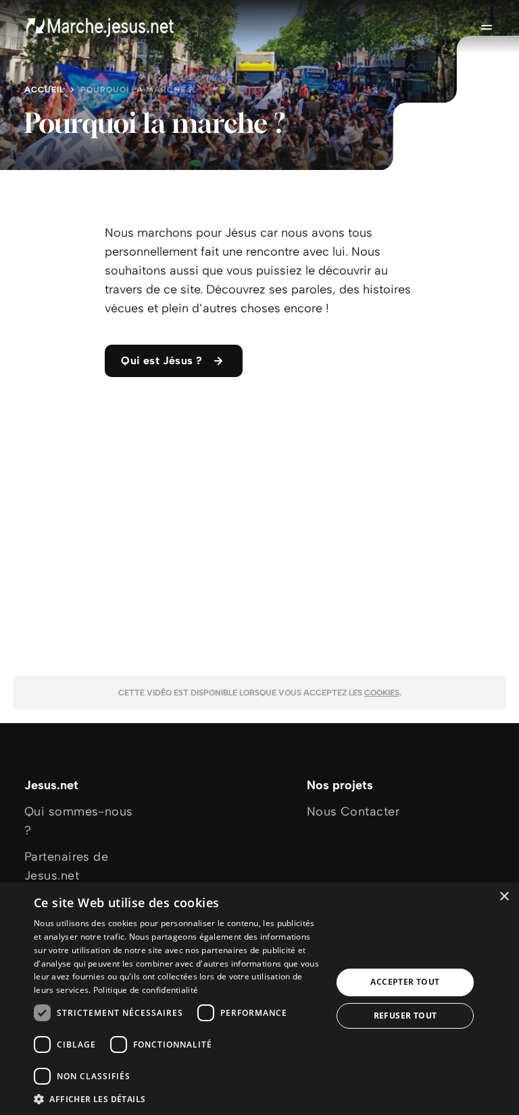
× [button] (504, 897)
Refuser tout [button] (405, 1015)
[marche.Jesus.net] (101, 27)
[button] (178, 1098)
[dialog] (259, 998)
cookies (381, 692)
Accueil (44, 89)
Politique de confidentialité (145, 990)
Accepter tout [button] (404, 982)
